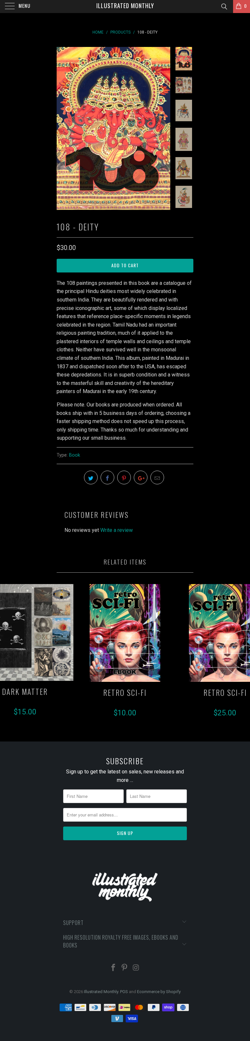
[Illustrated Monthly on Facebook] (113, 968)
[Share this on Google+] (140, 477)
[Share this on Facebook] (107, 477)
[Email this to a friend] (157, 477)
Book (74, 455)
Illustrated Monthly (125, 5)
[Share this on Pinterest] (124, 477)
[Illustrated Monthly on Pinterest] (125, 968)
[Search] (223, 6)
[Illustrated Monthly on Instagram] (136, 968)
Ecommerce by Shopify (159, 991)
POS (124, 991)
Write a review (116, 530)
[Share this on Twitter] (91, 477)
